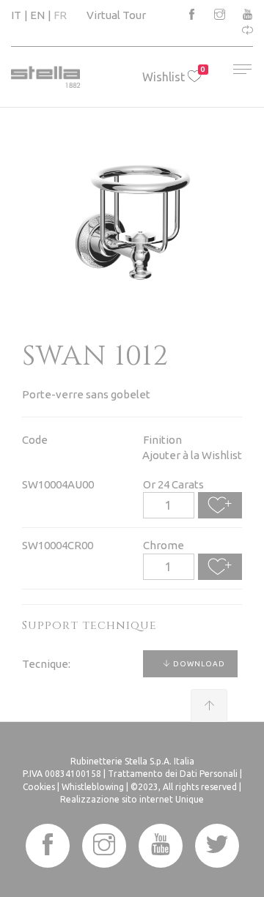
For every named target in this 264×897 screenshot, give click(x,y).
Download (198, 664)
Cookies (39, 787)
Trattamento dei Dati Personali (173, 773)
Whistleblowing (93, 787)
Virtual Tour (116, 15)
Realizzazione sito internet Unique (132, 799)
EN (37, 15)
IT (16, 15)
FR (60, 15)
